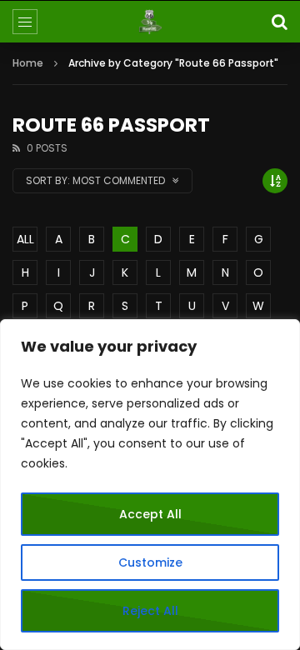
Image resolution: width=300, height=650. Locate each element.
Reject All (150, 610)
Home (27, 63)
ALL (25, 239)
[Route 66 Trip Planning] (150, 21)
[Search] (279, 21)
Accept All (150, 514)
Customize (150, 562)
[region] (150, 484)
